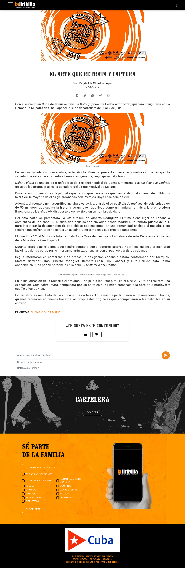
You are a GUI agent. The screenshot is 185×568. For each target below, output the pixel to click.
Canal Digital (69, 489)
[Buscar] (175, 4)
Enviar (166, 355)
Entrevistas (33, 497)
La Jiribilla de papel (38, 480)
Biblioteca (32, 501)
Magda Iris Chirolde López (96, 83)
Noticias (65, 493)
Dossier (30, 493)
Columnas (66, 497)
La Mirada (31, 489)
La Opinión (66, 486)
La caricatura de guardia (70, 480)
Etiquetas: (22, 312)
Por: (76, 83)
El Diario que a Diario (46, 312)
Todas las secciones (38, 474)
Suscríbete (33, 509)
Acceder (92, 412)
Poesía (29, 486)
